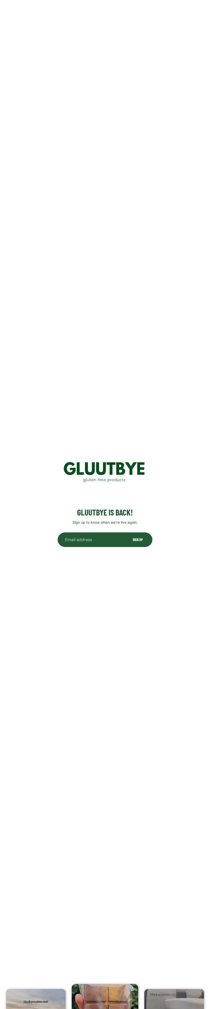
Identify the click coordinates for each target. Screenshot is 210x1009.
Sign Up (138, 540)
